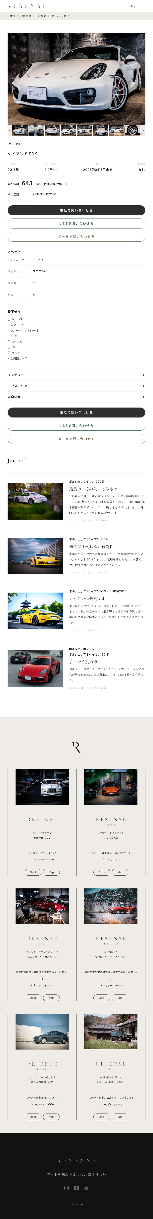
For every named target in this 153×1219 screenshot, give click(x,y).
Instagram (66, 1188)
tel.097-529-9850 (42, 859)
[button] (10, 130)
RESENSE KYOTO (44, 194)
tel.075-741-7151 (111, 859)
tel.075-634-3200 (42, 985)
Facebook (76, 1188)
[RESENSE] (27, 6)
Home (11, 15)
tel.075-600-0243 (111, 985)
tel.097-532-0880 (42, 1104)
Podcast (86, 1188)
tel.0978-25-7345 (111, 1104)
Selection (26, 15)
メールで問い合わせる (76, 237)
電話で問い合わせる (76, 210)
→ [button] (139, 78)
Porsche (41, 15)
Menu (135, 6)
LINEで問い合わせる (76, 223)
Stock (32, 872)
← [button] (14, 78)
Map (51, 872)
